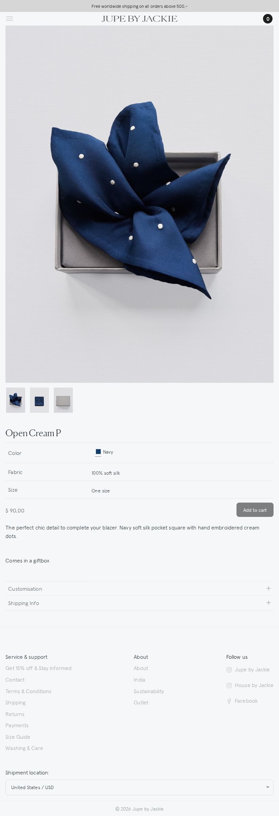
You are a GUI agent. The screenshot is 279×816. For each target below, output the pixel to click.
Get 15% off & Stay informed (38, 667)
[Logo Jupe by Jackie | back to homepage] (140, 17)
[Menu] (9, 18)
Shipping (15, 702)
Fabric (15, 471)
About (141, 667)
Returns (14, 713)
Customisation (25, 588)
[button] (15, 400)
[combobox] (180, 471)
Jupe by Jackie (252, 669)
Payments (17, 725)
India (139, 679)
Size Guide (17, 736)
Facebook (246, 700)
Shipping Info (23, 602)
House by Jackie (254, 684)
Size (12, 489)
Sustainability (149, 691)
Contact (14, 679)
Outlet (141, 702)
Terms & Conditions (28, 691)
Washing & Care (24, 747)
